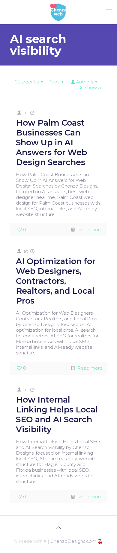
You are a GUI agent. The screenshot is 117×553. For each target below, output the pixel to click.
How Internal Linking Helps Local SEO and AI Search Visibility (57, 414)
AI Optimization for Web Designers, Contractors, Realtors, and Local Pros (55, 281)
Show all (93, 87)
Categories (26, 82)
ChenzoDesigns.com (73, 541)
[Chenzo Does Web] (58, 12)
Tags (54, 82)
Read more (90, 229)
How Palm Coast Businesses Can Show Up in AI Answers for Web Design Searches (51, 142)
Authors (84, 82)
